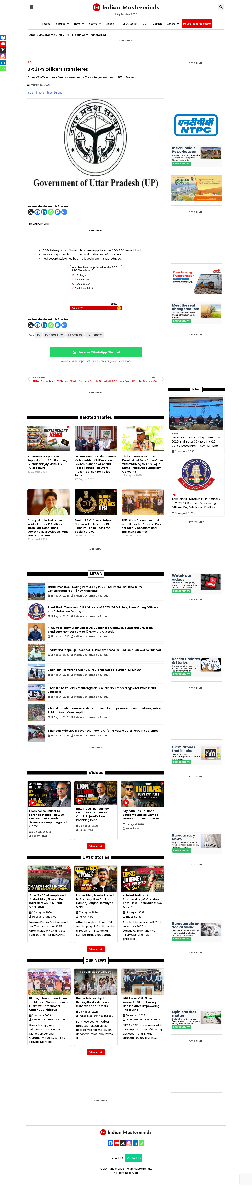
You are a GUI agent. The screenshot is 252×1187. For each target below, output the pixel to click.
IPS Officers (75, 334)
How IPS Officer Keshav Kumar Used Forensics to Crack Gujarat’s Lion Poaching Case (93, 814)
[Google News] (64, 212)
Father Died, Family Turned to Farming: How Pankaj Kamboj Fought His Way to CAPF (95, 901)
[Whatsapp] (51, 212)
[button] (31, 7)
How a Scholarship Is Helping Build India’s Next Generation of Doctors (93, 1002)
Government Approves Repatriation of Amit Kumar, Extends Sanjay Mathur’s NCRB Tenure (47, 462)
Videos (110, 23)
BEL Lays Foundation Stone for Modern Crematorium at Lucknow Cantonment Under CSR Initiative (49, 1004)
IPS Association (54, 334)
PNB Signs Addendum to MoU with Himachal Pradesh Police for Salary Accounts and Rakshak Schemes (143, 526)
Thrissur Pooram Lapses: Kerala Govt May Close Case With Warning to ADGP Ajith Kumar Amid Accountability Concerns (142, 464)
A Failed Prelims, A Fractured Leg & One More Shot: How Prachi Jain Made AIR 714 (142, 901)
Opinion (157, 23)
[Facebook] (37, 212)
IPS (60, 35)
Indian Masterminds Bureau (44, 92)
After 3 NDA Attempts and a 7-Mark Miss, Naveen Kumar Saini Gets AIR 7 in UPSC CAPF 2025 (49, 901)
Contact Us (134, 1158)
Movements (46, 35)
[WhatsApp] (141, 1143)
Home (31, 35)
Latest (46, 23)
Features (60, 23)
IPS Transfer (94, 334)
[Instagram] (129, 1143)
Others (171, 23)
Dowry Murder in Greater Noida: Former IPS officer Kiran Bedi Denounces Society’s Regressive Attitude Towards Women (48, 527)
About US (117, 1158)
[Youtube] (116, 1143)
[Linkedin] (44, 212)
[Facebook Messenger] (58, 212)
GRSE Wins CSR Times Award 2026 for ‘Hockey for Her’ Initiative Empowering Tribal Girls (142, 1004)
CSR (145, 23)
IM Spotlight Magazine (197, 23)
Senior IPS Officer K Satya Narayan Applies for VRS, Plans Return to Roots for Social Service (93, 526)
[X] (31, 212)
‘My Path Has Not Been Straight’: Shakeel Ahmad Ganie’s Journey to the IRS (141, 815)
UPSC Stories (130, 23)
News (77, 23)
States (93, 23)
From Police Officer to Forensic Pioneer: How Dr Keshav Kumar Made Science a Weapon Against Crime (48, 818)
